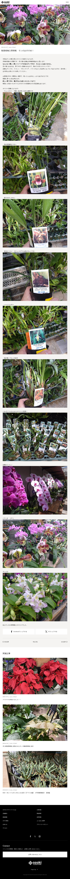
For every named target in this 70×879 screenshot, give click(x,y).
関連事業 (39, 813)
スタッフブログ (12, 47)
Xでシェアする (52, 631)
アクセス (5, 828)
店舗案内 (5, 813)
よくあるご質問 (41, 820)
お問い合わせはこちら (35, 854)
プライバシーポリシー (42, 824)
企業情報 (39, 809)
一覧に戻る (35, 641)
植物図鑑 (5, 817)
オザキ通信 (5, 820)
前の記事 (6, 641)
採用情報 (39, 817)
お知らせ (5, 824)
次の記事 (63, 641)
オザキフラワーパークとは (9, 809)
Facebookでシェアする (20, 631)
